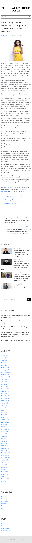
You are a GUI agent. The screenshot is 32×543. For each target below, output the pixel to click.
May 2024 (4, 410)
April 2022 (4, 469)
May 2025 (4, 384)
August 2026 (4, 355)
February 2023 (5, 445)
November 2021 (5, 481)
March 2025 (4, 386)
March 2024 (4, 415)
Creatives (17, 200)
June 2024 (4, 408)
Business (5, 35)
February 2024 (5, 417)
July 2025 (4, 379)
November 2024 (5, 396)
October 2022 (5, 455)
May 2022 (4, 467)
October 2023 (5, 426)
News (3, 508)
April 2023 (4, 441)
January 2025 (5, 391)
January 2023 (5, 448)
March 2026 (4, 365)
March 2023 (4, 443)
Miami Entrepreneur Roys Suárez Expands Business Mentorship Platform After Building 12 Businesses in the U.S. (15, 265)
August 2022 (4, 460)
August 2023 (4, 431)
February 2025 (5, 389)
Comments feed (5, 528)
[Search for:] (14, 299)
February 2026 (5, 367)
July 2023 (4, 434)
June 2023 (4, 436)
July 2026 (4, 358)
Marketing (4, 506)
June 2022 (4, 465)
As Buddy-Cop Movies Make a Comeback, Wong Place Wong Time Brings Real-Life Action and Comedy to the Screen (15, 334)
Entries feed (4, 526)
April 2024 (4, 412)
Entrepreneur (6, 203)
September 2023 (5, 429)
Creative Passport (8, 200)
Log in (3, 523)
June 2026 (4, 360)
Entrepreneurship (6, 501)
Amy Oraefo (8, 187)
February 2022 (5, 474)
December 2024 (5, 393)
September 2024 (5, 400)
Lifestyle (3, 503)
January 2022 (5, 476)
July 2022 (4, 462)
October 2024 (5, 398)
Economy (4, 499)
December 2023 (5, 422)
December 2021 (5, 479)
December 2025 (5, 372)
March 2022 (4, 472)
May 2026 (4, 362)
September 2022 (5, 457)
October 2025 (5, 374)
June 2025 (4, 381)
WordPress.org (5, 530)
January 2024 (5, 419)
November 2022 (5, 453)
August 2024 (4, 403)
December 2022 (5, 450)
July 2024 (4, 405)
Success (14, 203)
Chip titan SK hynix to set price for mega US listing (15, 340)
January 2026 (5, 370)
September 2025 (5, 377)
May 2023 (4, 438)
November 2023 (5, 424)
